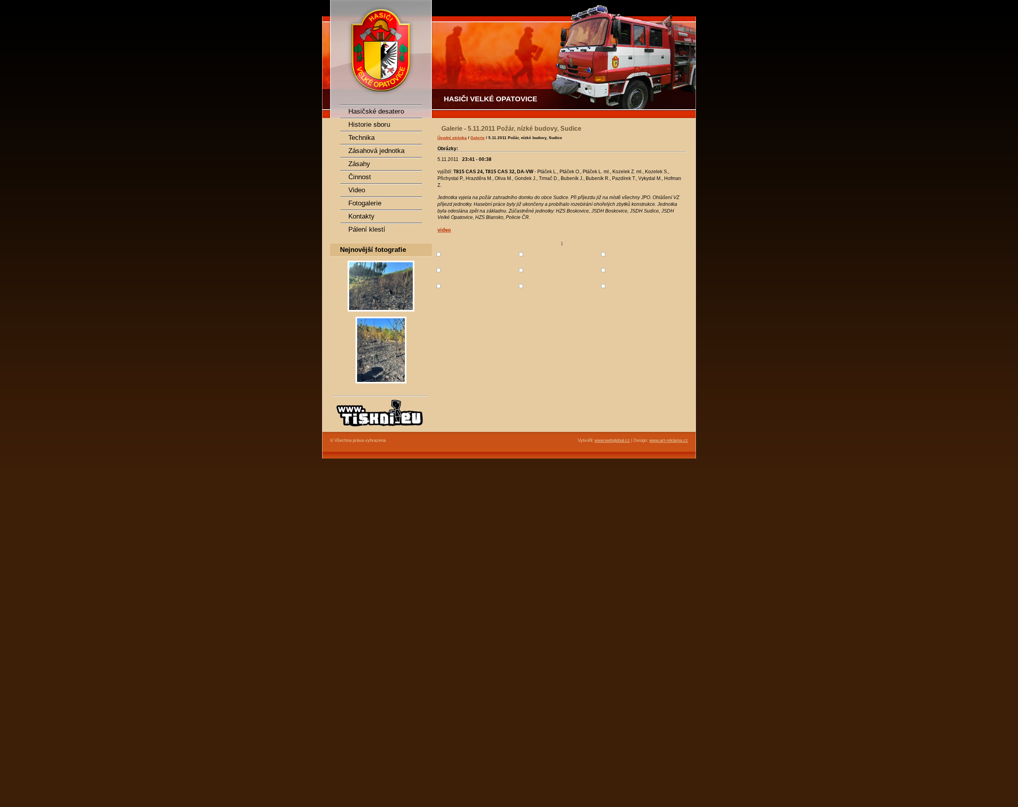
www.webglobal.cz (612, 440)
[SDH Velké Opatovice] (377, 59)
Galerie (477, 137)
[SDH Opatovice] (564, 59)
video (444, 230)
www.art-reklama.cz (668, 440)
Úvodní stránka (452, 137)
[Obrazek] (381, 314)
